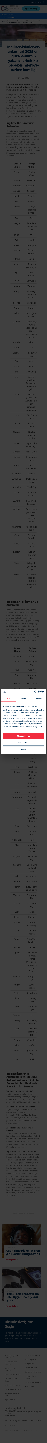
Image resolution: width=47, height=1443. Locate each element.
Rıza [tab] (8, 698)
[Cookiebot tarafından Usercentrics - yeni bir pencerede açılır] (34, 692)
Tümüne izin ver (23, 736)
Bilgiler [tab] (23, 698)
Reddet (23, 749)
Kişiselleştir (22, 743)
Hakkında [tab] (38, 698)
